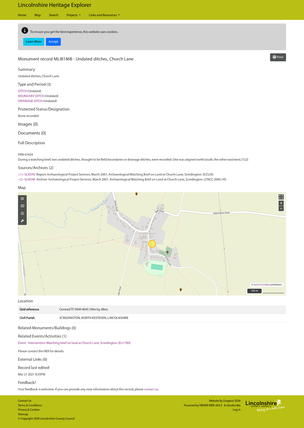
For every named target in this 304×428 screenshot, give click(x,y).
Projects (72, 15)
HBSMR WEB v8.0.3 (211, 405)
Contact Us (24, 401)
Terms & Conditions (30, 405)
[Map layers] (22, 199)
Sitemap (23, 414)
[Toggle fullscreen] (281, 197)
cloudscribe (233, 405)
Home (22, 15)
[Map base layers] (22, 206)
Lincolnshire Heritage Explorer (54, 5)
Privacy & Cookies (29, 409)
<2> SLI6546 (26, 179)
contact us (151, 389)
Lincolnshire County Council (57, 418)
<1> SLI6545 (26, 174)
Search (53, 15)
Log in (237, 409)
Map (38, 15)
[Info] (22, 214)
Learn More (34, 41)
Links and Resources (103, 15)
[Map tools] (22, 221)
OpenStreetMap (261, 285)
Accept (53, 41)
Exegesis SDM (232, 401)
